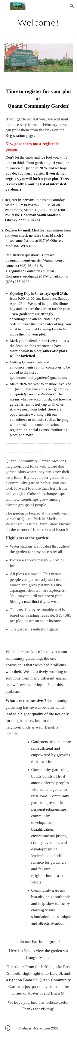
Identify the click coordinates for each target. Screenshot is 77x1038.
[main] (38, 22)
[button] (5, 6)
